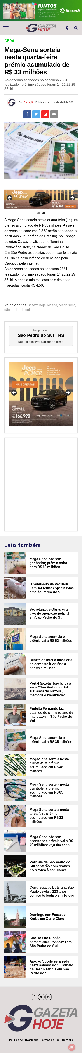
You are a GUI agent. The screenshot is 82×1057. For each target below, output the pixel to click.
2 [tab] (43, 213)
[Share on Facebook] (27, 114)
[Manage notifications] (71, 1047)
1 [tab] (38, 213)
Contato (67, 1040)
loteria (52, 305)
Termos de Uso (50, 1040)
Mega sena (67, 305)
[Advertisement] (41, 483)
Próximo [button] (72, 198)
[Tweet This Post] (36, 114)
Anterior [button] (10, 198)
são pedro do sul (17, 310)
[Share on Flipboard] (45, 114)
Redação (29, 102)
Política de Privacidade (23, 1040)
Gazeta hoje (37, 305)
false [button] (14, 393)
